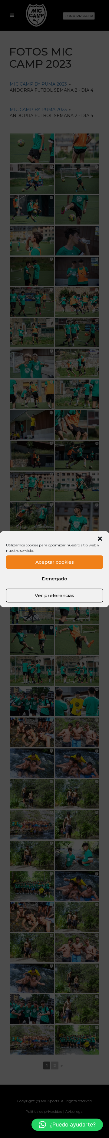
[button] (100, 538)
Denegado (54, 579)
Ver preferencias (54, 595)
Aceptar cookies (54, 562)
